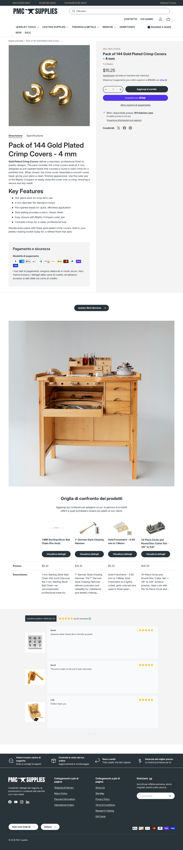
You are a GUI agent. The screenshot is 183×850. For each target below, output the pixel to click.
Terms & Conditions (105, 805)
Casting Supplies (54, 27)
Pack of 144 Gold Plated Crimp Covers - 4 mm (44, 41)
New (18, 32)
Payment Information (64, 799)
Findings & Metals (84, 27)
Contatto (130, 19)
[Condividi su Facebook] (124, 128)
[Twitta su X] (119, 128)
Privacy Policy (103, 799)
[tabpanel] (49, 188)
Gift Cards (101, 816)
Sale (28, 32)
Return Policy (60, 793)
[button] (168, 19)
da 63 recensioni (81, 618)
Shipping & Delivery (64, 787)
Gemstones (127, 27)
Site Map (100, 793)
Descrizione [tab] (16, 135)
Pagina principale (16, 41)
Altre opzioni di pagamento (135, 105)
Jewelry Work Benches (89, 308)
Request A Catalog (105, 810)
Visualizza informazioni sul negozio (124, 120)
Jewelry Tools (26, 27)
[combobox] (119, 11)
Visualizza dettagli (56, 554)
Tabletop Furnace (168, 3)
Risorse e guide (161, 27)
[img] (66, 618)
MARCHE (108, 27)
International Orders (64, 805)
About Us (100, 787)
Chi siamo (146, 19)
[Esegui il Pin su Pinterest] (130, 128)
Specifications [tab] (35, 135)
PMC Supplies (22, 840)
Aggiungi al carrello (147, 89)
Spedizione (108, 75)
